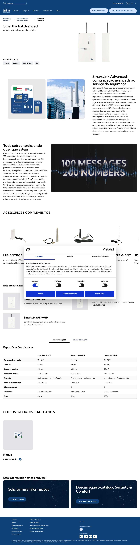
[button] (118, 3)
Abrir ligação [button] (12, 459)
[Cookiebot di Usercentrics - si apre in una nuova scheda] (105, 249)
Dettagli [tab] (70, 256)
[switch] (58, 285)
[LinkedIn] (86, 536)
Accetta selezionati (70, 294)
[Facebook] (81, 536)
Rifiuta (40, 294)
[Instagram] (95, 536)
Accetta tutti (99, 294)
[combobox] (15, 3)
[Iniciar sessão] (127, 3)
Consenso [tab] (39, 256)
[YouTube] (90, 536)
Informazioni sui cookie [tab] (100, 256)
